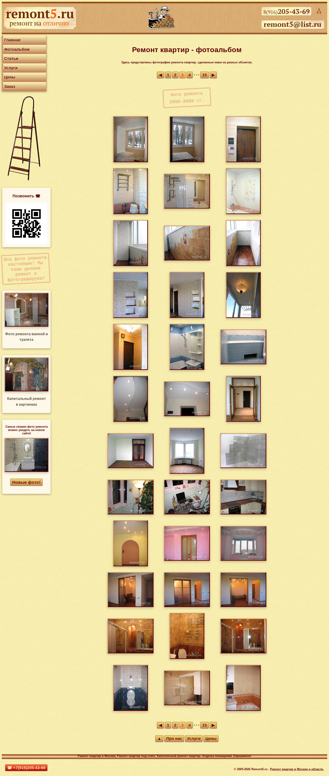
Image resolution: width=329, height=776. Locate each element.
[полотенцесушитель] (186, 658)
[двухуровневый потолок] (187, 415)
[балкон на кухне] (186, 161)
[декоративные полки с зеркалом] (186, 317)
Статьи (11, 58)
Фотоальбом (17, 49)
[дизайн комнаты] (243, 559)
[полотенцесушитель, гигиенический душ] (130, 213)
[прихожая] (130, 369)
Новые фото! (26, 482)
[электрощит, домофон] (243, 161)
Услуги (11, 68)
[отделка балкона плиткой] (243, 265)
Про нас (174, 738)
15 (204, 75)
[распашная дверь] (130, 467)
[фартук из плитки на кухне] (243, 467)
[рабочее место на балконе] (187, 513)
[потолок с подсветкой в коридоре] (130, 420)
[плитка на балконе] (130, 265)
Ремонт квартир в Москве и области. (297, 769)
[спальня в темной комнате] (130, 606)
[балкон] (243, 317)
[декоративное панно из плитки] (243, 213)
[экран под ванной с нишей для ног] (243, 363)
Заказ (9, 86)
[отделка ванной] (243, 710)
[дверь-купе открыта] (243, 606)
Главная (12, 40)
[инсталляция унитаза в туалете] (130, 710)
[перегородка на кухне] (130, 317)
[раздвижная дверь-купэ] (187, 559)
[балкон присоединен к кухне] (130, 161)
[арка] (130, 565)
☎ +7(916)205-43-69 (26, 767)
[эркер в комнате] (186, 472)
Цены (9, 77)
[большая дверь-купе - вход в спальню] (187, 606)
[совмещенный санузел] (187, 207)
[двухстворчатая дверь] (243, 420)
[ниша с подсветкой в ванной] (243, 652)
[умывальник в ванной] (187, 704)
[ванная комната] (186, 369)
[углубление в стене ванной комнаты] (130, 652)
